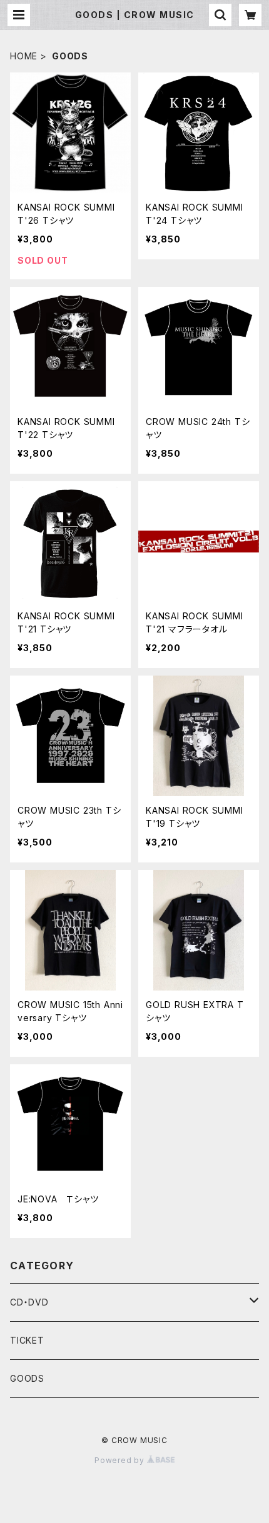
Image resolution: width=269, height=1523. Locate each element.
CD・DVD (29, 1302)
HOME (24, 56)
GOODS (27, 1378)
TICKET (27, 1340)
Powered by (120, 1460)
